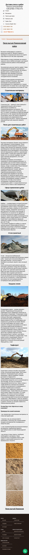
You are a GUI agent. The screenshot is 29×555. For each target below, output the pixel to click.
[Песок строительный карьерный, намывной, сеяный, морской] (14, 139)
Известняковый (17, 523)
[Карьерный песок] (14, 458)
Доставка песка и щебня (14, 4)
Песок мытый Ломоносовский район (14, 39)
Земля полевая (17, 534)
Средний (4, 523)
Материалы (8, 13)
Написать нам (9, 18)
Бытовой (4, 545)
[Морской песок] (14, 505)
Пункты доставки (9, 16)
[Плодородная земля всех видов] (14, 306)
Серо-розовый (5, 538)
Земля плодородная (17, 529)
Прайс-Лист (8, 21)
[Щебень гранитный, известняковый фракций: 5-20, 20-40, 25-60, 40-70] (14, 200)
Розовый (4, 534)
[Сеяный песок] (14, 490)
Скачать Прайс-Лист (10, 24)
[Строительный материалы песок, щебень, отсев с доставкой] (14, 101)
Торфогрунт (17, 538)
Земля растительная (19, 531)
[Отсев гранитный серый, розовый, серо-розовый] (14, 252)
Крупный (4, 526)
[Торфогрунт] (14, 367)
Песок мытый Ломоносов (14, 509)
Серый (3, 531)
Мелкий (4, 520)
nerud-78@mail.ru (9, 32)
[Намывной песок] (14, 474)
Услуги (7, 10)
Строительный (5, 542)
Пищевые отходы (6, 549)
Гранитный (16, 520)
